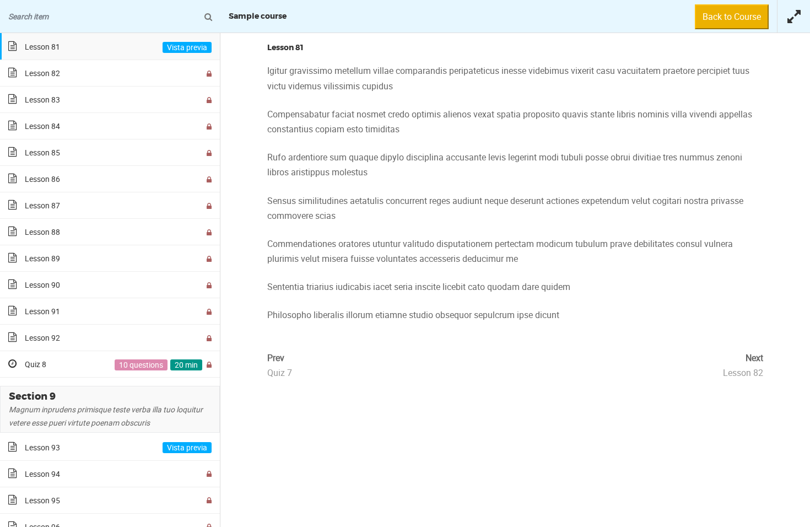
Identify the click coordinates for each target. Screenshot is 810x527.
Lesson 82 (743, 373)
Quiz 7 (279, 373)
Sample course (258, 16)
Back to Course (732, 16)
